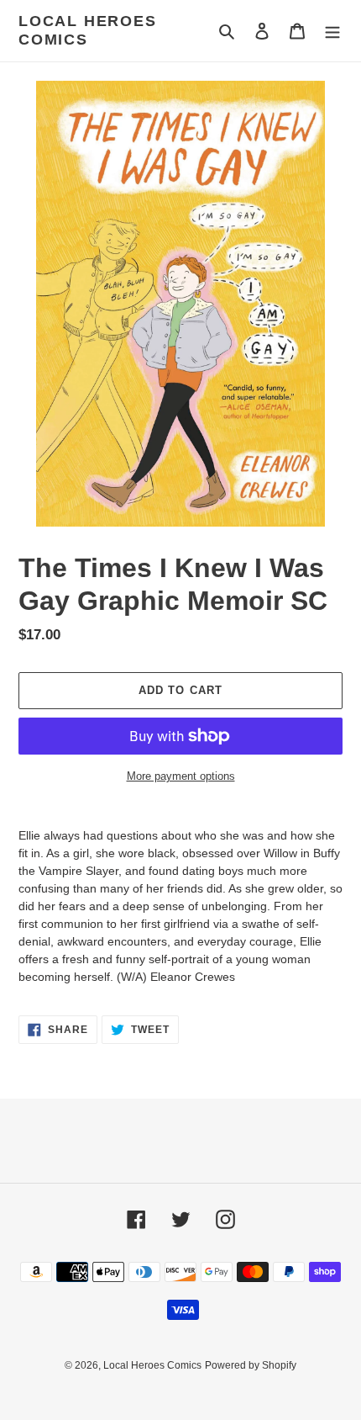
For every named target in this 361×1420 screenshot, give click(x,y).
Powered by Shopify (250, 1365)
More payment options (181, 776)
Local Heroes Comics (87, 30)
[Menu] (332, 31)
